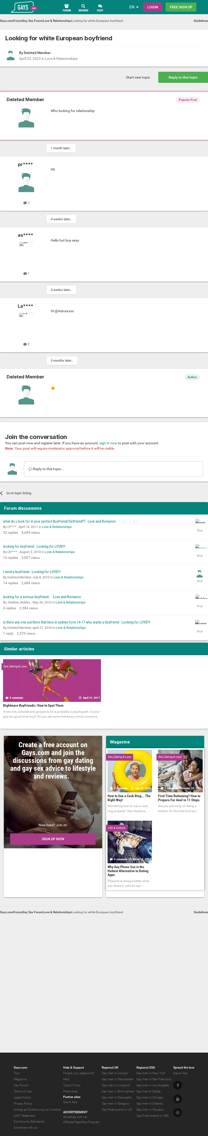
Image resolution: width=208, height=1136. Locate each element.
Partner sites (71, 1097)
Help (66, 1079)
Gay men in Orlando (149, 1103)
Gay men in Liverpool (116, 1085)
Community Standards (29, 1121)
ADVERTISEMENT (75, 1112)
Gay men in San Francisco (153, 1079)
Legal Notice (22, 1097)
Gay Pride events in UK (117, 1109)
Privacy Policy (23, 1103)
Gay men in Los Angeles (152, 1085)
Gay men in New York (150, 1073)
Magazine (20, 1079)
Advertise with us (25, 1127)
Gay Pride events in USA (152, 1115)
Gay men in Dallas (148, 1091)
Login (152, 7)
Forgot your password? (78, 1073)
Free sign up (181, 7)
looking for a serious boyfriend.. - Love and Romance (42, 597)
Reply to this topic (183, 77)
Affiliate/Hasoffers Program (81, 1122)
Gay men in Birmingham (118, 1091)
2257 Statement (25, 1115)
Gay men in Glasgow (115, 1103)
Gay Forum (21, 1085)
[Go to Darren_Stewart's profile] (199, 548)
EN (131, 7)
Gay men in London (115, 1073)
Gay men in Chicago (150, 1097)
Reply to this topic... (48, 469)
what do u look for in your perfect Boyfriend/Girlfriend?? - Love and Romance (59, 521)
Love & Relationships (61, 59)
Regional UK (110, 1067)
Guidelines (201, 21)
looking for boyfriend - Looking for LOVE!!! (34, 546)
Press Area (70, 1091)
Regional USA (145, 1067)
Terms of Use (22, 1091)
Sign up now (53, 839)
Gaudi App (70, 1102)
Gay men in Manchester (117, 1079)
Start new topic (138, 77)
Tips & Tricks (71, 1085)
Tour (17, 1073)
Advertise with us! (75, 1117)
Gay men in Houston (150, 1109)
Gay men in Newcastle (117, 1097)
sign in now (108, 443)
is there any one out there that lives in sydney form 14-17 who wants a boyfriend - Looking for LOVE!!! (76, 622)
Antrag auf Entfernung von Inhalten (37, 1109)
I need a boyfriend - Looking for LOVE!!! (32, 572)
